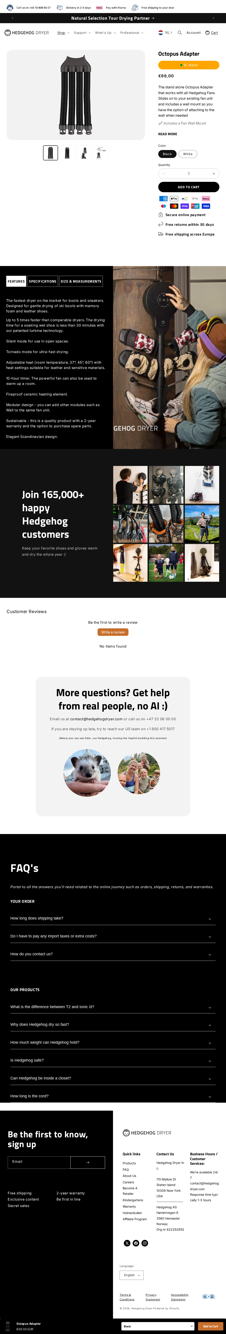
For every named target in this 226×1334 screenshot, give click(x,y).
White (188, 154)
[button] (63, 32)
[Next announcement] (213, 18)
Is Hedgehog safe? (27, 1060)
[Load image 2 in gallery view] (67, 153)
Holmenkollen (132, 1213)
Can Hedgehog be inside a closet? (40, 1078)
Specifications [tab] (42, 281)
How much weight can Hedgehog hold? (44, 1042)
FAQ (126, 1169)
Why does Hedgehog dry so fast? (39, 1024)
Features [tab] (16, 281)
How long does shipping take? (36, 918)
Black (167, 154)
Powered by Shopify (166, 1308)
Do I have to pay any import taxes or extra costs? (53, 936)
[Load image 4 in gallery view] (101, 153)
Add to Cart (210, 1326)
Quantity (164, 165)
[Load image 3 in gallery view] (84, 153)
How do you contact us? (31, 954)
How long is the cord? (29, 1096)
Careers (128, 1182)
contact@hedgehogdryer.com (96, 719)
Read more (167, 134)
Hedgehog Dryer (142, 1308)
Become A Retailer (130, 1190)
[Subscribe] (87, 1162)
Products (129, 1163)
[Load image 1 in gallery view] (50, 153)
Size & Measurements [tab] (81, 281)
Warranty (129, 1206)
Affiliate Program (135, 1219)
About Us (129, 1176)
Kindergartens (133, 1200)
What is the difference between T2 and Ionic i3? (52, 1007)
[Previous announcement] (12, 18)
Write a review (113, 632)
